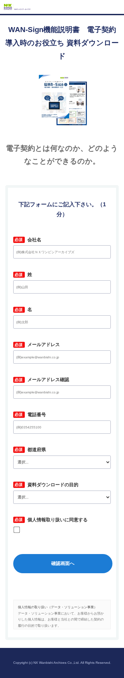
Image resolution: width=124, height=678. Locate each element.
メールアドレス (41, 344)
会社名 (31, 239)
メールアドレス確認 (45, 379)
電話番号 (34, 414)
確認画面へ (62, 563)
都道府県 (34, 449)
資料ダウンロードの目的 (50, 484)
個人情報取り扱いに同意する (55, 519)
